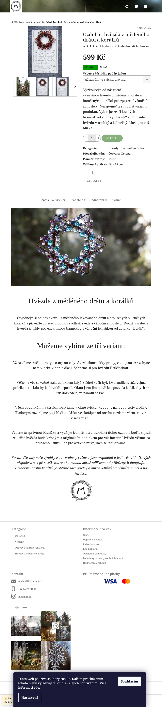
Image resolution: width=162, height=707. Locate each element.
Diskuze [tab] (115, 200)
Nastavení (30, 697)
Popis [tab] (45, 200)
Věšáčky (19, 541)
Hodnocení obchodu (94, 563)
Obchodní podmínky (94, 553)
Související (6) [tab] (60, 200)
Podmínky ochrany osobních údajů (103, 558)
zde (36, 687)
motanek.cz (24, 596)
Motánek (20, 535)
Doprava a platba (93, 539)
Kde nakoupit (90, 549)
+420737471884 (27, 588)
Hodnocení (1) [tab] (98, 200)
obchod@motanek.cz (30, 581)
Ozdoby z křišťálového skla (30, 547)
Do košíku (112, 138)
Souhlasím (129, 681)
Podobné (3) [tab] (79, 200)
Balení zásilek (91, 544)
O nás (86, 535)
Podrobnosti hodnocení (134, 46)
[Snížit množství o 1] (85, 138)
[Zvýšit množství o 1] (98, 138)
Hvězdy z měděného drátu (126, 148)
